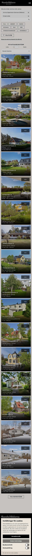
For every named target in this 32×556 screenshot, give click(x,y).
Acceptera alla (16, 536)
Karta (24, 47)
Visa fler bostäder (16, 496)
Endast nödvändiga (16, 541)
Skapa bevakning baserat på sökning (11, 39)
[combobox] (16, 19)
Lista (7, 47)
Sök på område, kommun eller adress (11, 9)
